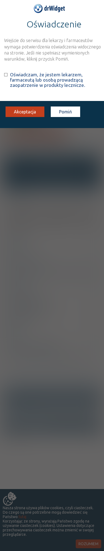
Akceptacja (25, 111)
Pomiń (65, 111)
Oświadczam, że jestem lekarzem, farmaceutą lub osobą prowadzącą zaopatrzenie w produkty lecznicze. (47, 80)
